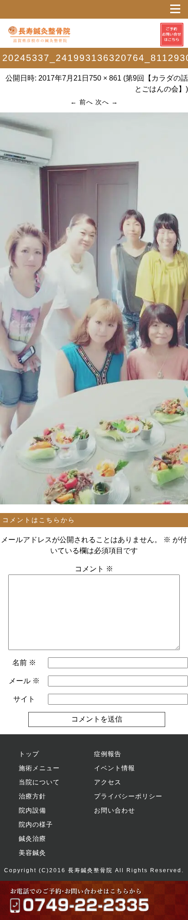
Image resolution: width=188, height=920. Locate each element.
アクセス (107, 782)
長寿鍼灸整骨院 (90, 870)
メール (24, 681)
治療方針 (32, 796)
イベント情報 (114, 768)
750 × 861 (105, 78)
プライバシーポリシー (128, 796)
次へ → (106, 102)
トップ (29, 753)
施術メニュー (39, 768)
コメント (94, 569)
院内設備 (32, 810)
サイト (24, 699)
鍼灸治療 (32, 838)
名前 (24, 662)
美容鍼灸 (32, 852)
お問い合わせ (114, 810)
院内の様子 (36, 824)
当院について (39, 782)
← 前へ (81, 102)
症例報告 (107, 753)
